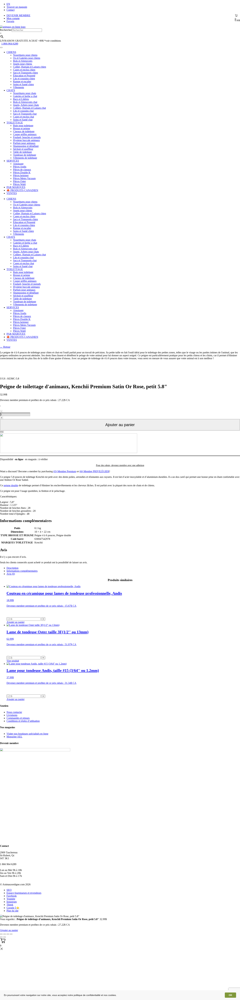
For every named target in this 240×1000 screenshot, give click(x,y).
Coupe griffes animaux (25, 134)
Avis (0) (11, 573)
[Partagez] (4, 934)
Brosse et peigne (21, 128)
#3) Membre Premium (64, 471)
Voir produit (13, 660)
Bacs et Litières (21, 99)
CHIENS (11, 52)
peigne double (11, 485)
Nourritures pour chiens (25, 55)
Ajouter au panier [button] (15, 622)
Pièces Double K (22, 172)
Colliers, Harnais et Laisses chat (29, 108)
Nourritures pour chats (24, 93)
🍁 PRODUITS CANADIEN (22, 190)
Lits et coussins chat (23, 110)
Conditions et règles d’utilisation (23, 721)
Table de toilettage (22, 152)
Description (12, 568)
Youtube (11, 898)
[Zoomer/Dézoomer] (11, 934)
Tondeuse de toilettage (24, 155)
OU (2, 432)
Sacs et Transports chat (25, 113)
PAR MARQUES (16, 187)
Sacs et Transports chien (25, 72)
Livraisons (12, 715)
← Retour (5, 347)
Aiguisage (18, 163)
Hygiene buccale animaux (26, 140)
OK (230, 995)
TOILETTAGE (15, 122)
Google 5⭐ (13, 907)
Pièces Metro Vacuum (24, 178)
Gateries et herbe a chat (25, 96)
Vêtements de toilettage (25, 157)
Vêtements (18, 87)
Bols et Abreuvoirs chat (25, 102)
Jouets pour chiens (22, 63)
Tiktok (10, 904)
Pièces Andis (19, 166)
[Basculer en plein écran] (8, 934)
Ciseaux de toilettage (23, 131)
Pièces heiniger (21, 175)
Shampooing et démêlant (26, 146)
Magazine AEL (14, 736)
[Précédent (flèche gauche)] (1, 937)
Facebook (12, 895)
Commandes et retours (18, 718)
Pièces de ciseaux (22, 169)
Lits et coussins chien (24, 78)
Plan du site (12, 910)
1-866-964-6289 (9, 43)
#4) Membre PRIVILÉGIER (94, 471)
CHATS (11, 90)
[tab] (123, 568)
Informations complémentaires (22, 570)
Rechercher (6, 30)
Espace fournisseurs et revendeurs (24, 893)
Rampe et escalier (22, 81)
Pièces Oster (19, 181)
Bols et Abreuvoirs (22, 61)
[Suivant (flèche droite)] (4, 937)
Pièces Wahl (19, 184)
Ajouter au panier (120, 425)
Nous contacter (14, 712)
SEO (9, 890)
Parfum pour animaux (24, 143)
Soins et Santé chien (23, 84)
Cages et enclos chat (23, 116)
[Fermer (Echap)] (1, 934)
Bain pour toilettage (23, 125)
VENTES (12, 193)
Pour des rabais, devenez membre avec (120, 465)
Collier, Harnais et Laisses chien (29, 66)
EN (8, 4)
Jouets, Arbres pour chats (26, 105)
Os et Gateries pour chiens (26, 58)
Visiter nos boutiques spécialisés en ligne (27, 733)
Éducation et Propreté (24, 75)
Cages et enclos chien (24, 69)
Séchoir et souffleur (23, 149)
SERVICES (13, 160)
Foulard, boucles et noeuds (27, 137)
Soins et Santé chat (22, 119)
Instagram (12, 901)
